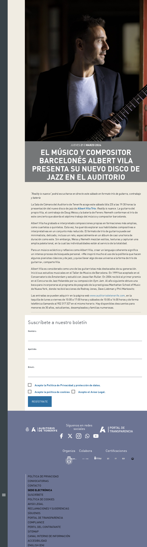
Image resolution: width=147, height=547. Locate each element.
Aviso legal (35, 503)
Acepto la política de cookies (52, 392)
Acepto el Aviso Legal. (91, 392)
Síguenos (34, 513)
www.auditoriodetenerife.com (107, 295)
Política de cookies (41, 499)
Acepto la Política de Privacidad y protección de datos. (67, 385)
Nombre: (32, 331)
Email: (31, 367)
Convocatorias (38, 481)
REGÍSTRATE (40, 401)
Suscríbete (35, 494)
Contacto (34, 485)
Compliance (36, 522)
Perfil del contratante (44, 526)
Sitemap (33, 531)
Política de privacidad (43, 476)
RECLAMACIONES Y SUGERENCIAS (48, 508)
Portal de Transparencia (45, 517)
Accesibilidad (37, 540)
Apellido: (32, 349)
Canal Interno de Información (49, 536)
